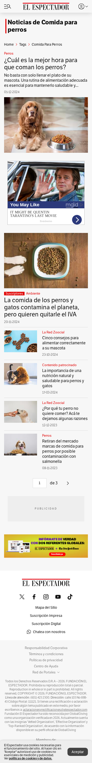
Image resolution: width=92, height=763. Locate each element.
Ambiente (33, 294)
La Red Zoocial (53, 332)
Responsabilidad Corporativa (46, 648)
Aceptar (78, 752)
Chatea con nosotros (49, 632)
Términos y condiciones (46, 654)
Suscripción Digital (46, 623)
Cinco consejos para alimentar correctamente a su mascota (64, 343)
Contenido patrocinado (59, 365)
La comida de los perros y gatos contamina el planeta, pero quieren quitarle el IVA (41, 307)
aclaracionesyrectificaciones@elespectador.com (55, 709)
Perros (8, 54)
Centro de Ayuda (46, 666)
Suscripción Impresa (46, 615)
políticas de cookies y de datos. (30, 758)
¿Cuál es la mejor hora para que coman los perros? (40, 63)
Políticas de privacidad (46, 660)
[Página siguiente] (68, 485)
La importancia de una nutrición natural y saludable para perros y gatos (63, 378)
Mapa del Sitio (46, 607)
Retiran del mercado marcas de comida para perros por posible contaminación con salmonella (62, 451)
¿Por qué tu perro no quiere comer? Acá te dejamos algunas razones (65, 413)
